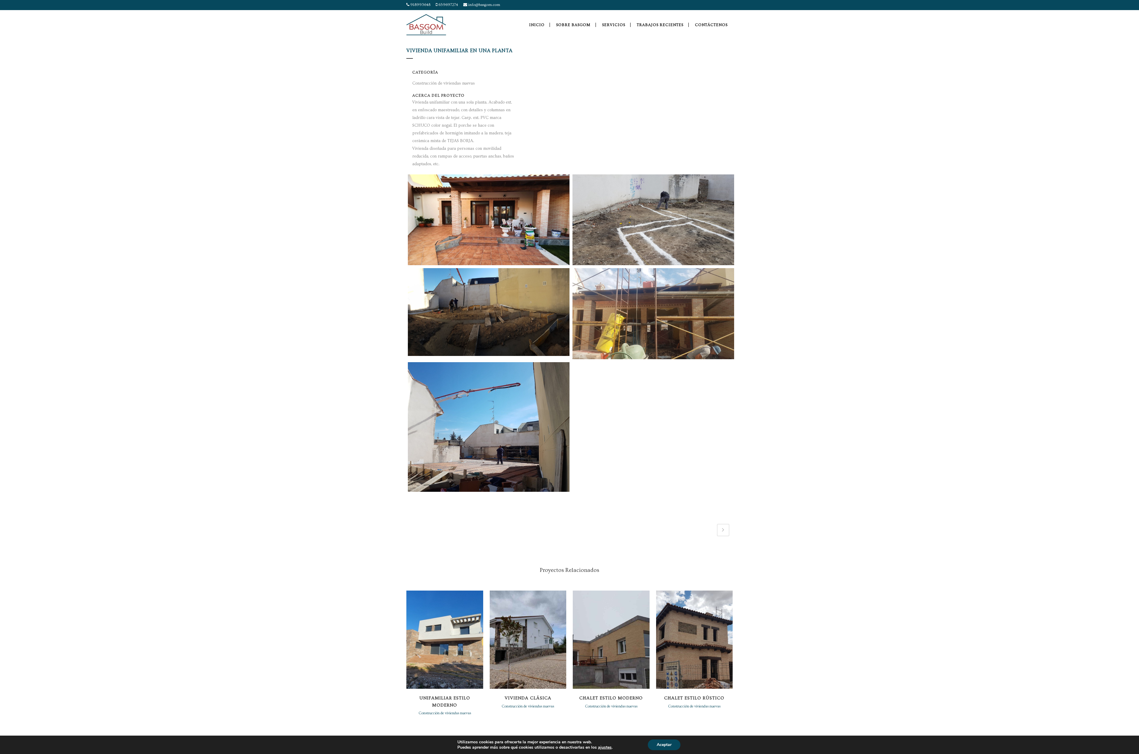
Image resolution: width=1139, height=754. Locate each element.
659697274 (448, 5)
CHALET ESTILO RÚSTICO (694, 698)
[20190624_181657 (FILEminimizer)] (653, 313)
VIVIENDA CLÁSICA (528, 698)
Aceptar (664, 744)
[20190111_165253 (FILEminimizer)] (489, 312)
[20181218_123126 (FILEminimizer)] (653, 219)
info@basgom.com (483, 5)
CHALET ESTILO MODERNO (611, 698)
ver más (444, 639)
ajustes (605, 747)
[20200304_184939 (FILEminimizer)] (489, 219)
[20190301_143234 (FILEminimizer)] (489, 427)
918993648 (419, 5)
